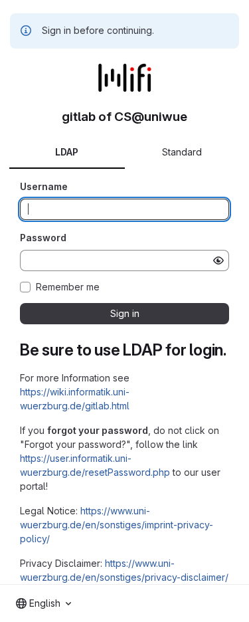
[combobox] (43, 603)
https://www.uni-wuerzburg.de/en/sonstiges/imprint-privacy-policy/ (116, 524)
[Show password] (218, 260)
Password (43, 237)
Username (44, 186)
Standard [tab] (182, 151)
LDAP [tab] (66, 151)
